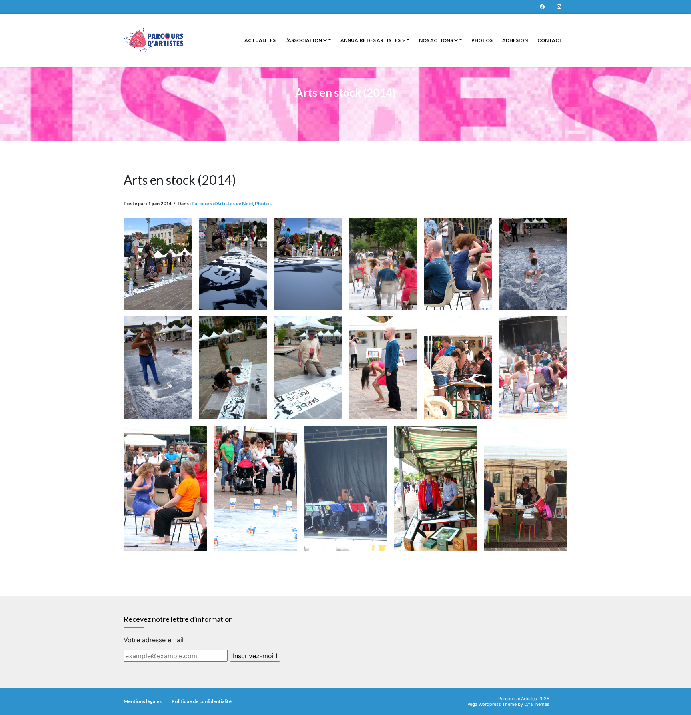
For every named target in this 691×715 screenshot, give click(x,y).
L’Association (304, 40)
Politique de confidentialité (202, 701)
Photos (482, 40)
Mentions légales (143, 701)
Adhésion (515, 40)
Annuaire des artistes (370, 40)
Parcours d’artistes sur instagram (559, 7)
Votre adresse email (154, 640)
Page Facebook (542, 7)
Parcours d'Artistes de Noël (222, 203)
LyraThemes (536, 704)
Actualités (260, 40)
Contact (550, 40)
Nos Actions (436, 40)
